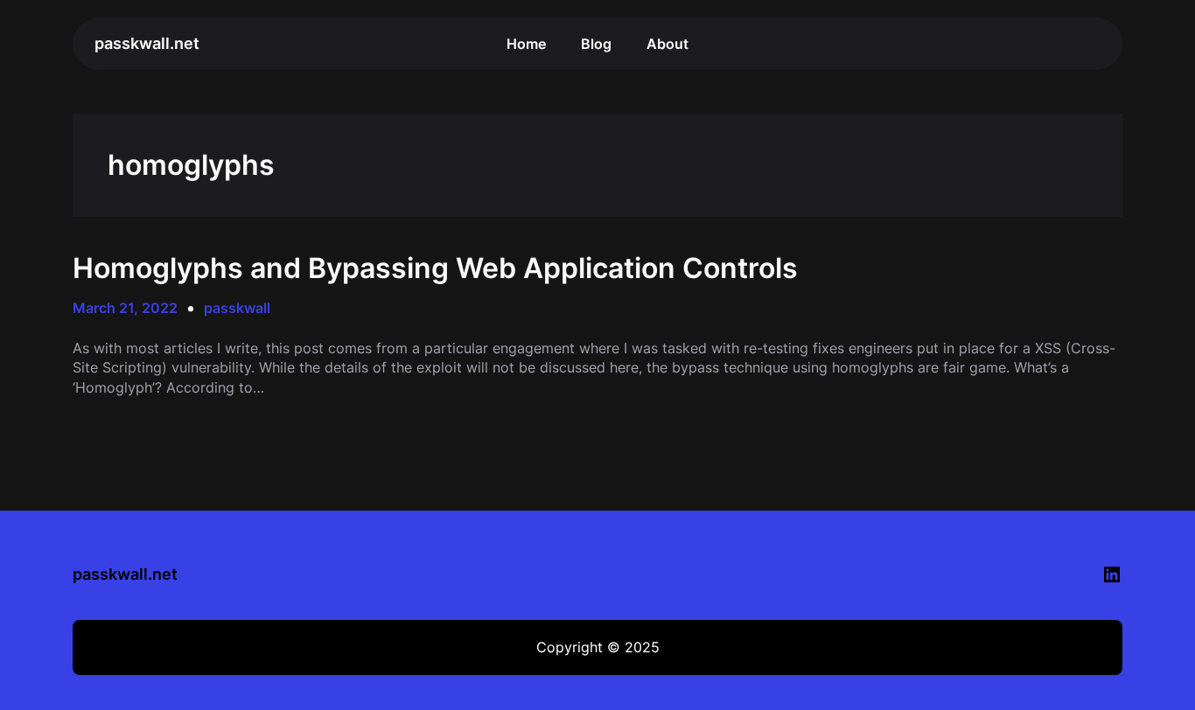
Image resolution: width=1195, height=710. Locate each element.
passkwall (237, 308)
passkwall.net (146, 43)
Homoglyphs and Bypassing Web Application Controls (435, 268)
